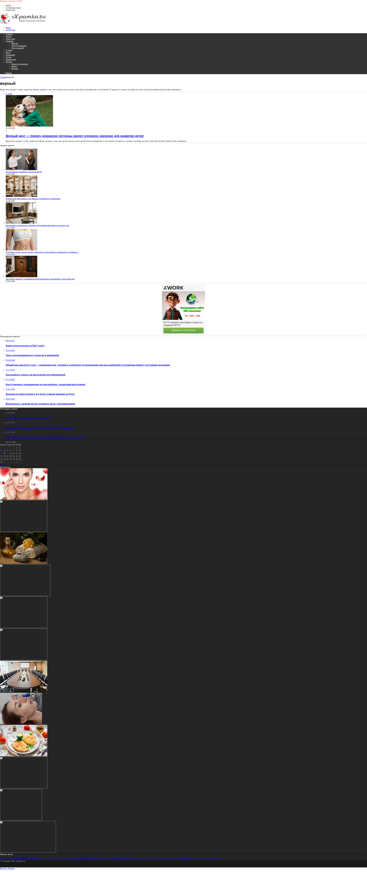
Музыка (14, 69)
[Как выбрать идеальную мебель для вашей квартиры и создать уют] (21, 223)
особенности (88, 858)
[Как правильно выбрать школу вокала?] (21, 169)
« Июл (2, 465)
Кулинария (10, 55)
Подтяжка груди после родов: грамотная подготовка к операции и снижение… (42, 252)
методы (53, 858)
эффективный (214, 858)
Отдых (8, 57)
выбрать (20, 857)
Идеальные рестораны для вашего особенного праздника (33, 198)
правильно (105, 858)
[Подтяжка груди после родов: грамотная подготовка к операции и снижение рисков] (21, 250)
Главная (9, 34)
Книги (14, 66)
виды (3, 858)
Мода (8, 53)
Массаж (14, 43)
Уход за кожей (17, 48)
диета (32, 858)
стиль (193, 858)
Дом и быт (10, 39)
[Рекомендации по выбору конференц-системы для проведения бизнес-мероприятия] (23, 691)
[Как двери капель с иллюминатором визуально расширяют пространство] (21, 276)
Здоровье (9, 41)
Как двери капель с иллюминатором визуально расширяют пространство (40, 279)
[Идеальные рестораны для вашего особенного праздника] (21, 196)
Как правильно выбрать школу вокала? (24, 172)
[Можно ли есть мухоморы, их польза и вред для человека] (21, 820)
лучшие (47, 858)
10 (1, 453)
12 (8, 453)
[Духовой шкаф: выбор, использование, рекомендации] (23, 788)
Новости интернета (19, 64)
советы (186, 858)
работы (155, 859)
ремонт (160, 859)
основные (71, 858)
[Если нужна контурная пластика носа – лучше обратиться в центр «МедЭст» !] (21, 724)
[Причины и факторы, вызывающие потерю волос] (23, 659)
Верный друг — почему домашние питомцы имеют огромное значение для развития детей (75, 135)
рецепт (167, 858)
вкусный (9, 859)
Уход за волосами (19, 46)
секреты (176, 858)
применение (138, 858)
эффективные (201, 858)
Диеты (8, 37)
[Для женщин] (23, 23)
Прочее (9, 62)
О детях (9, 50)
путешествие (147, 858)
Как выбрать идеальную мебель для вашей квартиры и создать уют (37, 225)
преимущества (122, 858)
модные (61, 858)
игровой (41, 859)
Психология (11, 59)
